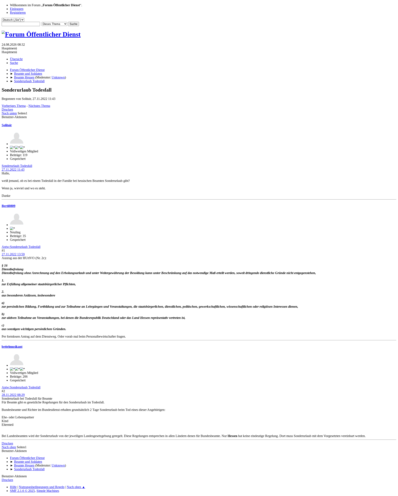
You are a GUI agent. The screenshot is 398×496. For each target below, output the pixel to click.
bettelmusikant (12, 346)
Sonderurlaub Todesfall (17, 166)
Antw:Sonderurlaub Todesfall (21, 247)
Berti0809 (8, 206)
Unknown (58, 77)
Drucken (7, 109)
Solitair (7, 125)
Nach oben (9, 447)
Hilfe (13, 487)
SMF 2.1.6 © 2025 (22, 490)
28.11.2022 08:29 (13, 395)
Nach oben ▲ (76, 487)
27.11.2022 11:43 (13, 169)
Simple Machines (47, 490)
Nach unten (9, 113)
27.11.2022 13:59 (13, 254)
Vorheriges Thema (14, 106)
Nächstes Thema (39, 106)
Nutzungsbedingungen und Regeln (41, 487)
